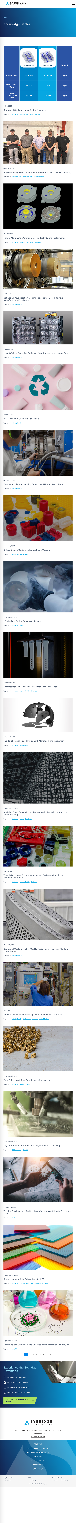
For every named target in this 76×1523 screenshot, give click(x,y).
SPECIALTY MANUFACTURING (38, 1452)
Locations (38, 1456)
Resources (38, 1465)
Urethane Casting (22, 554)
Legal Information (8, 1478)
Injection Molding (35, 114)
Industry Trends (24, 114)
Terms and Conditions (58, 1478)
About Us (38, 1444)
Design (14, 554)
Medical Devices (44, 1019)
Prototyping (28, 819)
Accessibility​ (7, 1480)
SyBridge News (39, 176)
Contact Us (38, 1469)
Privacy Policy (32, 1480)
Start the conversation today (16, 1400)
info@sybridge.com (38, 1433)
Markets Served (38, 1461)
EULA (29, 1478)
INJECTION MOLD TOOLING (38, 1448)
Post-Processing (25, 1084)
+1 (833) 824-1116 (38, 1436)
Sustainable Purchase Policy (60, 1480)
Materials (34, 691)
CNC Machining (16, 176)
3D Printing (15, 114)
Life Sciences (24, 745)
